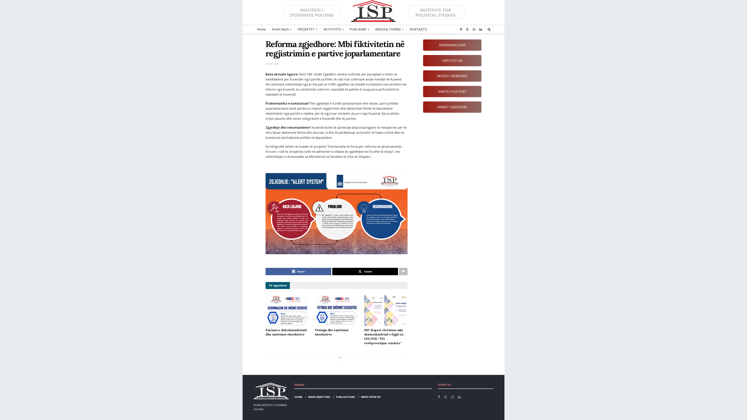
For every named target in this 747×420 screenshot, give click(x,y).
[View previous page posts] (333, 357)
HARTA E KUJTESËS (452, 91)
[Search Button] (489, 29)
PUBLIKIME (358, 29)
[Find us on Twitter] (467, 29)
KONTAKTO (418, 29)
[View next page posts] (340, 357)
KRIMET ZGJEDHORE (452, 107)
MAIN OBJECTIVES (319, 397)
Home (261, 29)
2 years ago (272, 63)
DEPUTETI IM (452, 61)
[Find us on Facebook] (461, 29)
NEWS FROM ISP (371, 397)
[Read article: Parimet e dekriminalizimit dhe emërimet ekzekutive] (287, 310)
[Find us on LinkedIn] (480, 29)
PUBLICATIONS (345, 397)
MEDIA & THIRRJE (388, 29)
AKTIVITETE (332, 29)
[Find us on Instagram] (474, 29)
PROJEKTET (306, 29)
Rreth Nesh (280, 29)
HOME (298, 397)
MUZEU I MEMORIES (452, 76)
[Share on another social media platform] (403, 271)
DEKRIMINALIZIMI (452, 45)
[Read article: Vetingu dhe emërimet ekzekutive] (336, 310)
